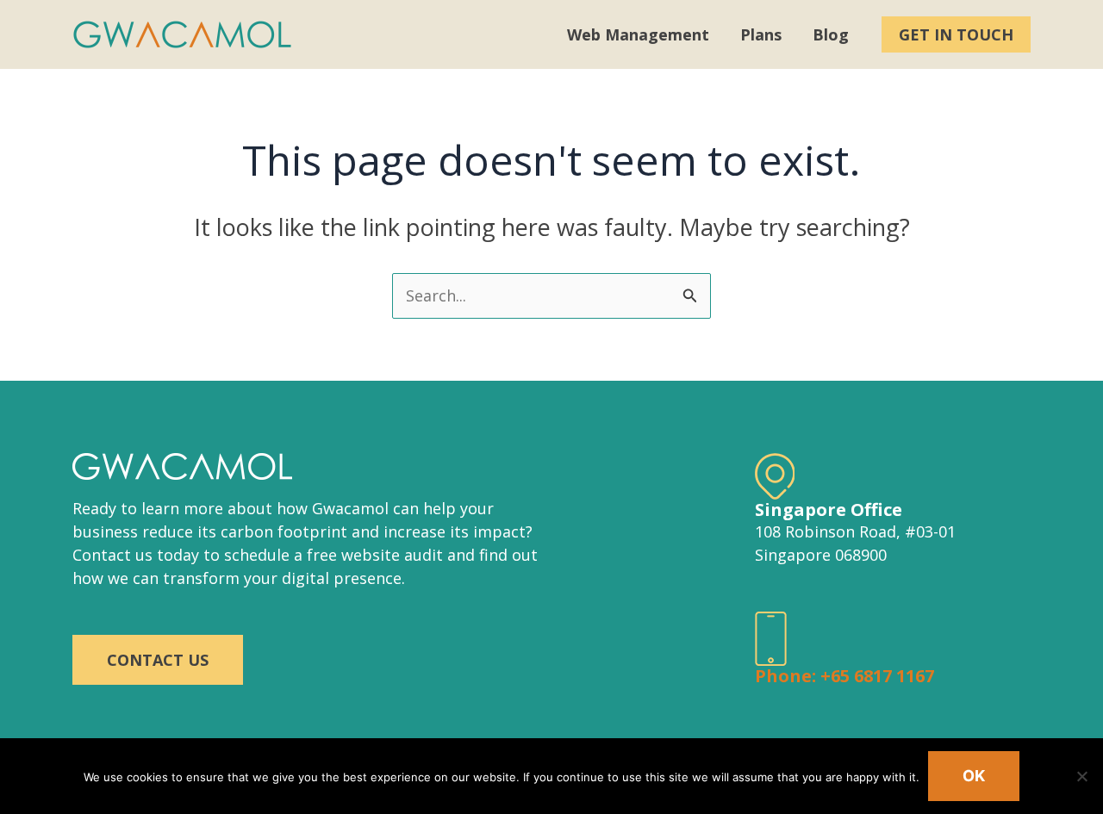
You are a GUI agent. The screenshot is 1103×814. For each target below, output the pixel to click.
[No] (1081, 776)
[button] (956, 34)
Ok (974, 776)
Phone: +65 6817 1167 (844, 675)
